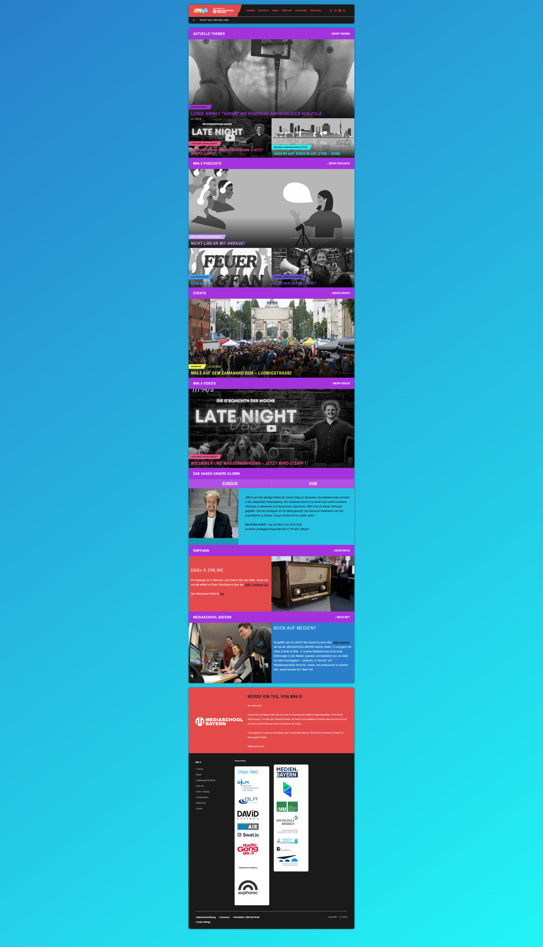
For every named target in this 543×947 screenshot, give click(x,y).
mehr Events (341, 293)
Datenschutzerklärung (206, 917)
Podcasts (264, 10)
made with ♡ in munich (338, 917)
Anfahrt (199, 808)
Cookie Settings (203, 922)
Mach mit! (343, 617)
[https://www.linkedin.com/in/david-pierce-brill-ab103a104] (213, 513)
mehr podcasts (339, 163)
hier (222, 593)
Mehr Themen (341, 33)
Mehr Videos (341, 383)
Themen (251, 10)
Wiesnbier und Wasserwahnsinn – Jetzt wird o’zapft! (227, 152)
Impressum (225, 917)
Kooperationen (202, 797)
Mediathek (316, 10)
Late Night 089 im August (204, 144)
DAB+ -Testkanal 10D (256, 584)
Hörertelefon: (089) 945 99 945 (246, 917)
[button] (230, 483)
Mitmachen (301, 10)
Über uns (287, 10)
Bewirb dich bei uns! (256, 746)
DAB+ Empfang (203, 791)
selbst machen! (341, 642)
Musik (276, 10)
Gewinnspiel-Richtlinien (206, 780)
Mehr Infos (342, 550)
